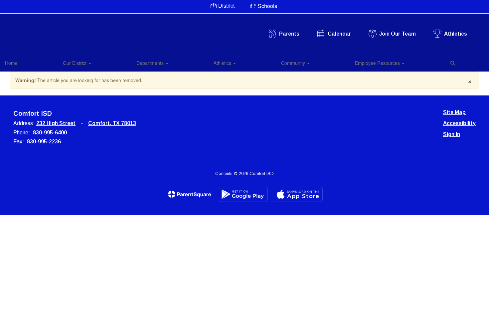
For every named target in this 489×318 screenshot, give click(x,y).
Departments (150, 63)
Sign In (451, 134)
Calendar (339, 34)
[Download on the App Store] (298, 194)
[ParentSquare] (190, 194)
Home (11, 63)
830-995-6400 (50, 132)
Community (293, 63)
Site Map (454, 112)
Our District (75, 63)
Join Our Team (397, 34)
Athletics (455, 34)
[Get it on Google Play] (243, 194)
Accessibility (459, 123)
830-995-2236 (44, 141)
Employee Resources (378, 63)
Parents (289, 34)
